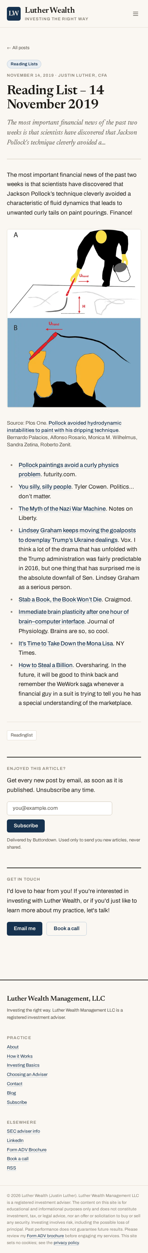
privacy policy (66, 1242)
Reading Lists (24, 64)
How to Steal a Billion (46, 665)
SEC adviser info (23, 1131)
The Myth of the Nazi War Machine (62, 508)
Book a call (67, 928)
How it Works (20, 1056)
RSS (11, 1168)
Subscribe (26, 825)
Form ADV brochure (45, 1235)
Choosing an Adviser (27, 1074)
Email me (24, 928)
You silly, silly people (45, 486)
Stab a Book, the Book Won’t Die (60, 599)
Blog (11, 1093)
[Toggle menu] (135, 13)
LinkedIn (15, 1140)
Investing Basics (23, 1065)
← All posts (18, 47)
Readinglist (22, 735)
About (13, 1047)
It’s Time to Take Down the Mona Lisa (66, 643)
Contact (14, 1083)
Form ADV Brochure (26, 1149)
